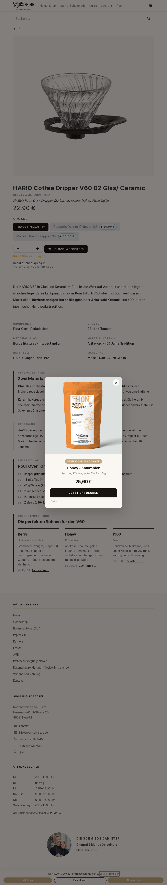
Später (54, 501)
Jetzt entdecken (84, 492)
